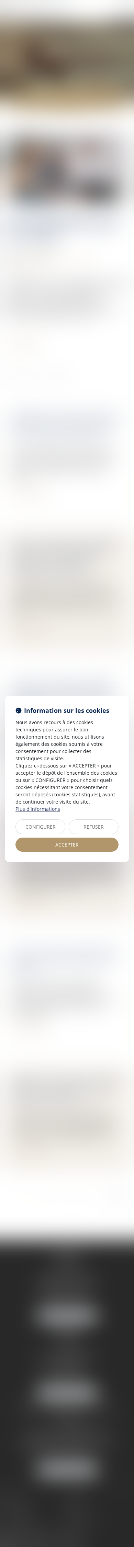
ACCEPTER (67, 844)
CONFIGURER (40, 827)
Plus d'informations (37, 809)
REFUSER (93, 827)
